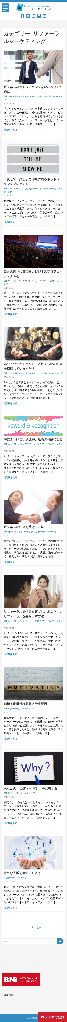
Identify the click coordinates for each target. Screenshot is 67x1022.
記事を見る (11, 129)
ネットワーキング (16, 96)
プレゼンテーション (34, 188)
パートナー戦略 (32, 620)
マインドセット (32, 96)
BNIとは (8, 994)
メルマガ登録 (54, 1017)
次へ (39, 927)
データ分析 (13, 373)
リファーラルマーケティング (49, 373)
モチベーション (32, 444)
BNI (5, 96)
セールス (12, 531)
